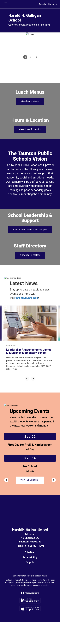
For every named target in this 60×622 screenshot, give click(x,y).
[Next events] (54, 480)
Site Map (30, 552)
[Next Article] (33, 378)
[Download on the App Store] (30, 609)
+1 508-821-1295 (34, 545)
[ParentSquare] (30, 593)
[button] (48, 4)
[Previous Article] (27, 378)
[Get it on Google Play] (30, 600)
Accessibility (30, 557)
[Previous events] (6, 480)
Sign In (30, 562)
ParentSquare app (26, 297)
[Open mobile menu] (5, 4)
